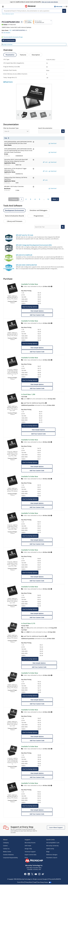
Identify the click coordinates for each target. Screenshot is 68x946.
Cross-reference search (8, 14)
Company (6, 842)
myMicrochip (50, 848)
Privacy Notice (28, 882)
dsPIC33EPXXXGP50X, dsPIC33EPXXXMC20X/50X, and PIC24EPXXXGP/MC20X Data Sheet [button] (20, 30)
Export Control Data (30, 854)
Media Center (7, 851)
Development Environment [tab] (14, 210)
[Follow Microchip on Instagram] (39, 875)
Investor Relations (8, 854)
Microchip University (52, 845)
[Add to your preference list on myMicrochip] (21, 22)
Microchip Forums (30, 842)
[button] (6, 32)
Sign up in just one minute (50, 2)
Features (23, 55)
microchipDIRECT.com (52, 842)
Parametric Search (51, 857)
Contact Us (6, 848)
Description (36, 55)
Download (53, 143)
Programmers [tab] (38, 216)
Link (46, 162)
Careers (5, 845)
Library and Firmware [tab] (14, 221)
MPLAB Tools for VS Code (24, 235)
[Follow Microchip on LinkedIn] (29, 875)
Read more (9, 82)
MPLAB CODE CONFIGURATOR (26, 265)
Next (54, 199)
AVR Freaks (28, 845)
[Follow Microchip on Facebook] (25, 875)
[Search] (64, 11)
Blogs (47, 851)
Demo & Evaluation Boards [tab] (14, 216)
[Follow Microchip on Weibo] (43, 874)
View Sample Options (37, 311)
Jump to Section (7, 44)
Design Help (28, 848)
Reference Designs (51, 854)
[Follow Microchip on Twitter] (32, 875)
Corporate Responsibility (10, 857)
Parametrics (10, 55)
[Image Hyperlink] (30, 7)
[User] (59, 6)
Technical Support (30, 851)
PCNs (26, 857)
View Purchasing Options (29, 307)
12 (48, 199)
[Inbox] (66, 6)
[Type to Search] (63, 131)
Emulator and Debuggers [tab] (38, 210)
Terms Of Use (20, 882)
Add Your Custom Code (37, 315)
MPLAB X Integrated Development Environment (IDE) (34, 245)
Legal (35, 882)
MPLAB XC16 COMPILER (24, 255)
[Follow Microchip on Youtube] (36, 874)
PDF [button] (10, 30)
